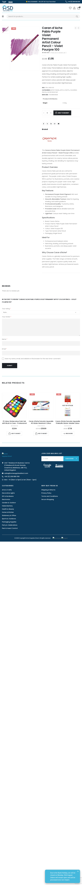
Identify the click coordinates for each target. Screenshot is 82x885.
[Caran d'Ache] (49, 139)
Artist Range (55, 90)
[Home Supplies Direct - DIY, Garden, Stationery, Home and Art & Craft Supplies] (7, 8)
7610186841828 (53, 95)
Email (58, 123)
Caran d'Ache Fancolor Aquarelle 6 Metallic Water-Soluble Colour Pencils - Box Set (67, 423)
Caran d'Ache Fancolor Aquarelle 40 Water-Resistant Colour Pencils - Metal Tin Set (41, 423)
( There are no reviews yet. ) (58, 53)
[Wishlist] (70, 8)
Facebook (43, 123)
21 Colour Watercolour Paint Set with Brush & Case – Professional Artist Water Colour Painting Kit (14, 423)
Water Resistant (52, 92)
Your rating (6, 309)
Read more (69, 433)
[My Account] (74, 8)
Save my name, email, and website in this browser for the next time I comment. (33, 359)
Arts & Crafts (64, 90)
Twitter (47, 123)
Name (4, 339)
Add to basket (63, 113)
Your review (6, 317)
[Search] (77, 16)
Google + (54, 123)
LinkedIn (51, 123)
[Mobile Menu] (3, 16)
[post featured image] (14, 405)
